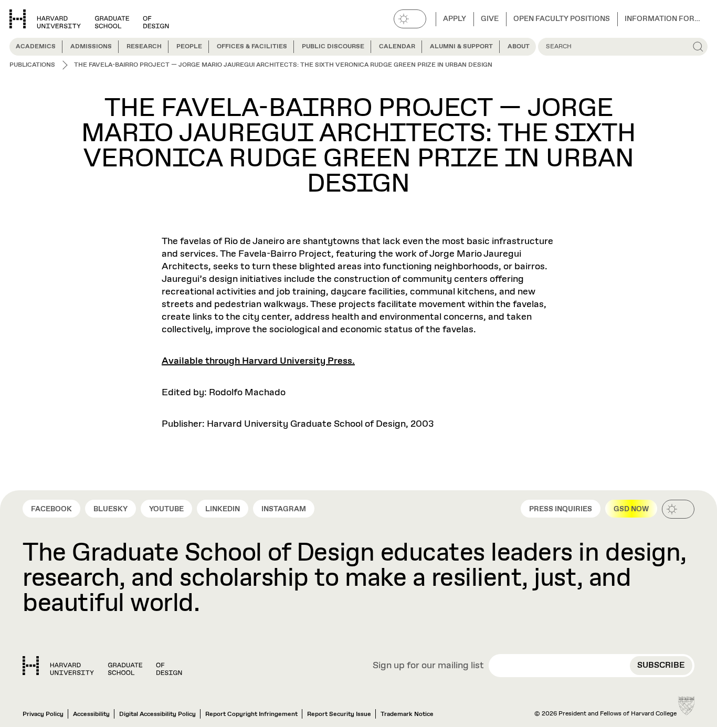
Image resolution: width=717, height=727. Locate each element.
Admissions (91, 47)
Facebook (51, 509)
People (189, 47)
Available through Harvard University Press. (258, 361)
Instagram (283, 509)
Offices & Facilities (252, 47)
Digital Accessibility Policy (157, 714)
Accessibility (91, 714)
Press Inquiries (560, 509)
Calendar (397, 47)
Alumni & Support (461, 47)
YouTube (166, 509)
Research (144, 47)
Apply (454, 19)
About (519, 47)
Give (490, 19)
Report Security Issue (339, 714)
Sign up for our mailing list (428, 666)
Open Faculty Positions (561, 19)
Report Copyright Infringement (251, 714)
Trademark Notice (407, 714)
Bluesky (110, 509)
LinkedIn (222, 509)
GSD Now (631, 509)
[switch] (410, 18)
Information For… (662, 19)
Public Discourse (333, 47)
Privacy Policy (43, 714)
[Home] (102, 665)
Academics (36, 47)
